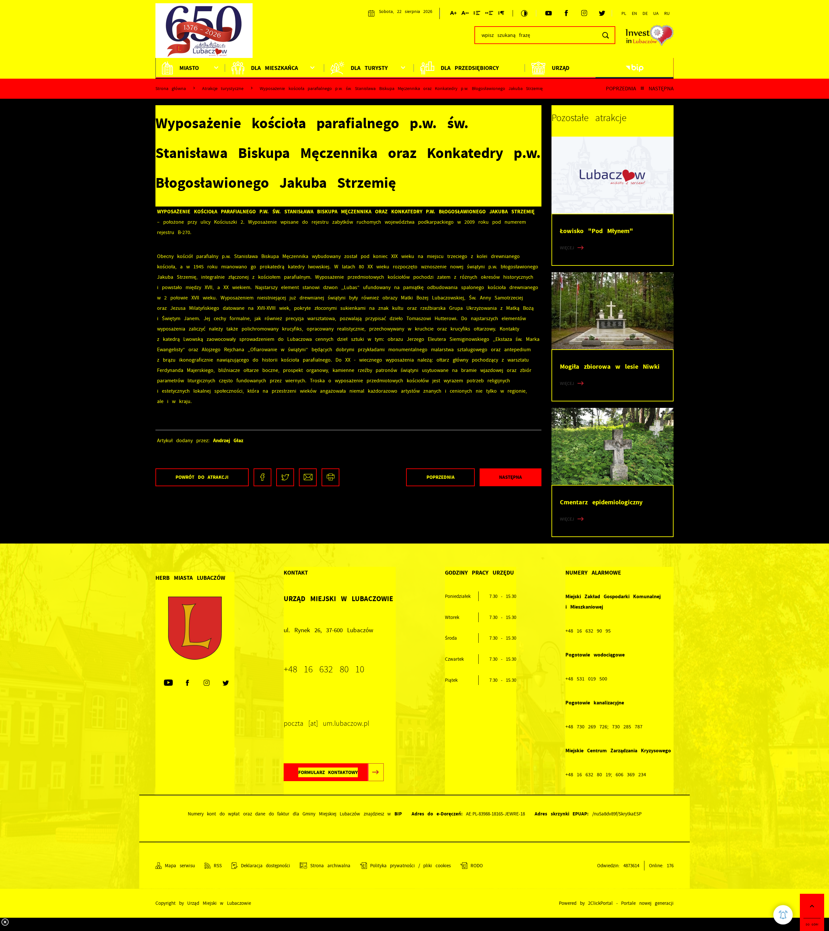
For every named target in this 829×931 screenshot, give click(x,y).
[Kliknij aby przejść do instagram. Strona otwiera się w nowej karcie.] (584, 13)
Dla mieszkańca (274, 68)
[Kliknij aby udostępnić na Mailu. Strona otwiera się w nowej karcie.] (308, 477)
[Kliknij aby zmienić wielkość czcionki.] (453, 14)
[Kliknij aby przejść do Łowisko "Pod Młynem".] (612, 175)
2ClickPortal (600, 903)
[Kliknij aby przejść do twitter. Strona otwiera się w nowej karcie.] (602, 13)
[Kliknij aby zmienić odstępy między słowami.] (489, 14)
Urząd (560, 68)
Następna (661, 88)
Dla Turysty (369, 68)
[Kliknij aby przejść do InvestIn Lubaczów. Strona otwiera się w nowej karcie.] (650, 35)
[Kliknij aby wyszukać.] (605, 35)
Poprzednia (621, 88)
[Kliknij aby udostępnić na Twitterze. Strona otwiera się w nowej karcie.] (285, 477)
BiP (635, 68)
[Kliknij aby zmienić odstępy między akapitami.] (500, 14)
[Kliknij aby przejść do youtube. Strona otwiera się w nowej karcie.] (548, 13)
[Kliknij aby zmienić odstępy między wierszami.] (477, 14)
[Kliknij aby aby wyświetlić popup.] (783, 915)
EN (634, 13)
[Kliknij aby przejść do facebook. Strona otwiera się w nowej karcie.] (566, 13)
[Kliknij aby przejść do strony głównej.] (207, 34)
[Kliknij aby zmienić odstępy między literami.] (465, 14)
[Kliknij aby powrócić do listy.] (642, 88)
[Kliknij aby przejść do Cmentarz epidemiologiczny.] (612, 446)
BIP (398, 814)
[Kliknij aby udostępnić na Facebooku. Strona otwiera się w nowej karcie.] (262, 477)
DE (645, 13)
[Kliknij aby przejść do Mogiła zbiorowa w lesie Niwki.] (612, 310)
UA (656, 13)
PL (623, 13)
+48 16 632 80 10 (324, 669)
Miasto (189, 68)
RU (667, 13)
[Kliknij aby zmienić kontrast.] (524, 13)
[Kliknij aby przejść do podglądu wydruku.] (330, 477)
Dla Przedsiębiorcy (470, 68)
